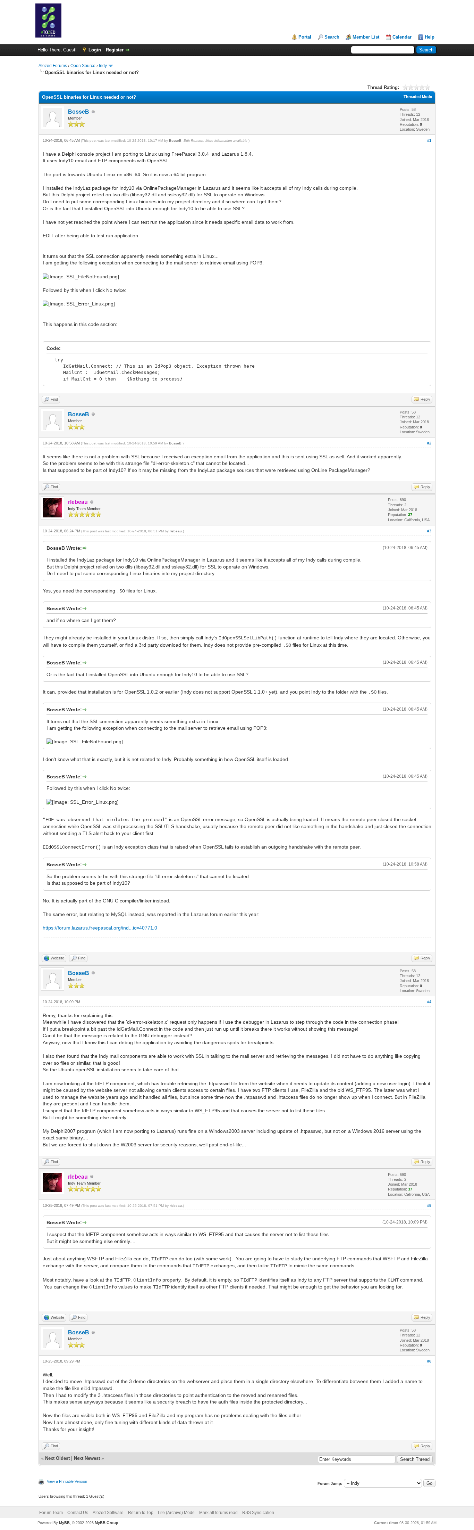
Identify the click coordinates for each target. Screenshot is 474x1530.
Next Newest (87, 1458)
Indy (103, 65)
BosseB (78, 112)
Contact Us (77, 1512)
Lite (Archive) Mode (176, 1512)
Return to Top (140, 1512)
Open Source (82, 65)
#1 (429, 140)
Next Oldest (57, 1458)
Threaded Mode (418, 97)
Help (429, 37)
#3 (429, 531)
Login (94, 49)
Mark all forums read (218, 1512)
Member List (366, 37)
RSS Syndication (258, 1512)
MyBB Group (106, 1523)
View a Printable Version (67, 1481)
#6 (429, 1361)
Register (115, 49)
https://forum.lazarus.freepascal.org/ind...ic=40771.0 (100, 928)
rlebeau (176, 531)
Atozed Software (108, 1512)
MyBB (64, 1523)
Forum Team (51, 1512)
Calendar (402, 37)
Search (331, 37)
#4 (429, 1002)
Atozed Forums (53, 65)
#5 (429, 1205)
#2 (429, 443)
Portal (304, 37)
